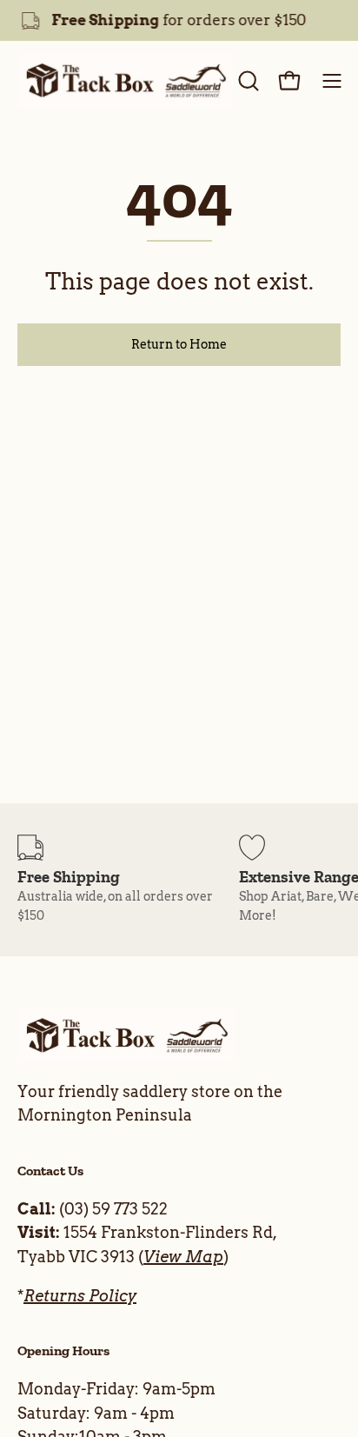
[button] (247, 81)
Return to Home (179, 344)
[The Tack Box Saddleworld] (125, 81)
